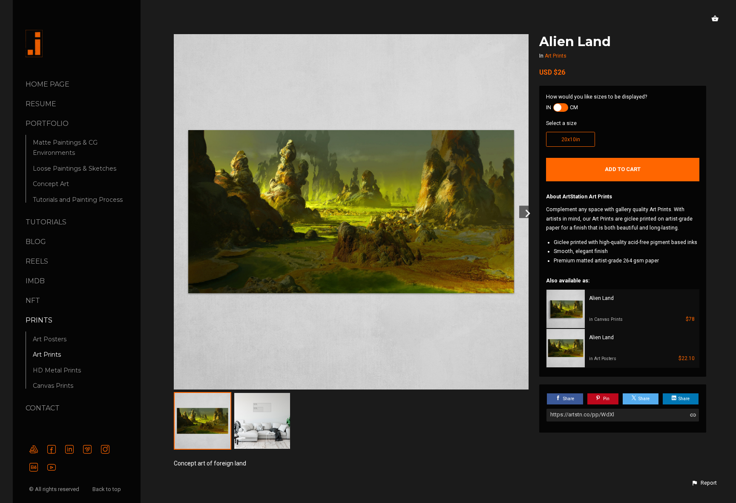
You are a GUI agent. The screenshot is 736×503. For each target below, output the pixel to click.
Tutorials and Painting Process (78, 200)
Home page (47, 84)
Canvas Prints (53, 386)
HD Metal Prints (57, 370)
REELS (37, 261)
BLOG (36, 242)
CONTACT (43, 408)
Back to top (107, 489)
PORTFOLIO (47, 123)
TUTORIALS (46, 222)
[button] (704, 483)
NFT (33, 301)
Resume (41, 104)
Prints (39, 320)
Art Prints (47, 354)
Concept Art (51, 184)
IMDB (35, 281)
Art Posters (49, 339)
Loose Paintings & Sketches (74, 168)
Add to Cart (623, 169)
